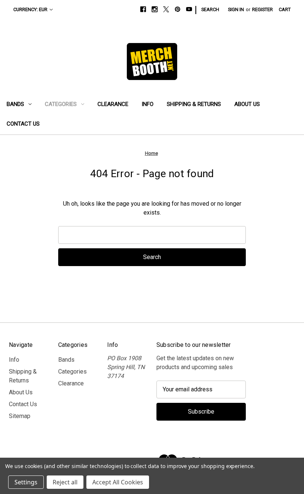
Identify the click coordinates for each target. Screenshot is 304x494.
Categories (61, 104)
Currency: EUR (30, 9)
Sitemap (19, 416)
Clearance (113, 104)
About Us (247, 104)
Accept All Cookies (117, 482)
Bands (15, 104)
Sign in (236, 9)
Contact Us (23, 123)
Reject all (65, 482)
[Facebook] (143, 9)
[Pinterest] (178, 9)
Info (147, 104)
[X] (166, 9)
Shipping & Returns (194, 104)
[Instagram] (155, 9)
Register (262, 9)
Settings (25, 482)
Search (210, 9)
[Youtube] (189, 9)
